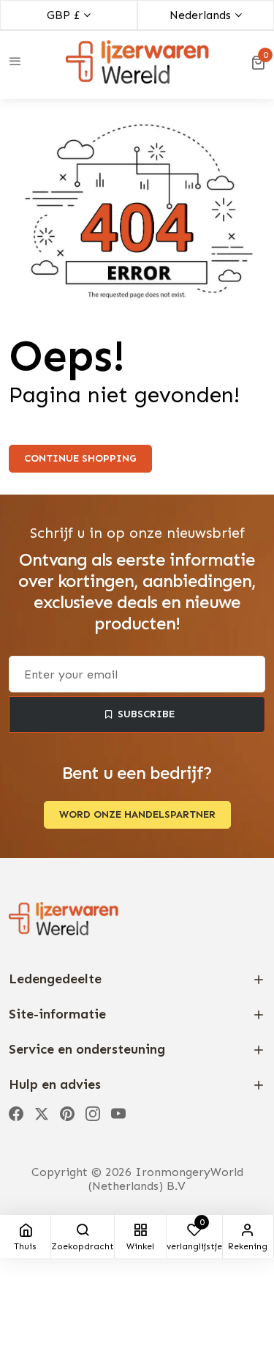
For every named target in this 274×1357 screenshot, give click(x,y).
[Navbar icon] (15, 62)
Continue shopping (80, 458)
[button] (258, 62)
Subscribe (146, 714)
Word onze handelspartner (137, 814)
